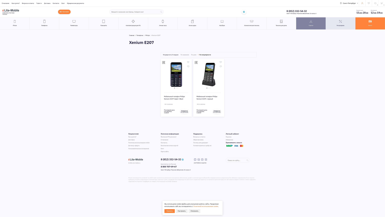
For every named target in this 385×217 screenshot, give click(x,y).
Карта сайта (165, 151)
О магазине (5, 3)
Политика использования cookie (138, 143)
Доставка (47, 3)
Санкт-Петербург (349, 3)
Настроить (182, 211)
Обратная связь (198, 140)
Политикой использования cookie (205, 206)
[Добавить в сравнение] (188, 66)
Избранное (229, 140)
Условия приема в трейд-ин (202, 145)
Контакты (56, 3)
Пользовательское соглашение (138, 148)
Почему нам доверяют (200, 143)
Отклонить (194, 211)
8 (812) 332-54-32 (297, 11)
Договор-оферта (133, 145)
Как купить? (16, 3)
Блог (63, 3)
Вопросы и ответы (28, 3)
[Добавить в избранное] (188, 62)
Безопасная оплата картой (169, 145)
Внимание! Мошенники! (168, 137)
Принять (169, 211)
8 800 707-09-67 (169, 166)
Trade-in (39, 3)
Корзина (228, 137)
